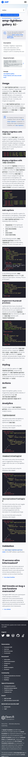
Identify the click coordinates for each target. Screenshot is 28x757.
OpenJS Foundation (8, 729)
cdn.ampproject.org (19, 752)
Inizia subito (7, 659)
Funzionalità (7, 653)
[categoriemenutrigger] (9, 15)
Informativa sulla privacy (14, 723)
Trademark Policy (8, 690)
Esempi (6, 665)
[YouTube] (7, 635)
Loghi (5, 709)
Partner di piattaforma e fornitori (12, 675)
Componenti (16, 18)
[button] (25, 2)
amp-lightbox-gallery (8, 73)
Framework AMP (8, 647)
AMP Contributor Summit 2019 (11, 700)
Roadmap (6, 679)
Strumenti (6, 669)
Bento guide (10, 37)
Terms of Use (4, 723)
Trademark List (7, 692)
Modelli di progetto (8, 667)
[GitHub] (18, 635)
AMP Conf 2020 (7, 698)
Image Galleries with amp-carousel (12, 75)
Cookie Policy (4, 725)
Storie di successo (8, 651)
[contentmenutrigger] (13, 10)
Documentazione (7, 18)
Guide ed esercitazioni (9, 661)
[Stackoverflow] (23, 635)
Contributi (6, 677)
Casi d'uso (6, 649)
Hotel (4, 77)
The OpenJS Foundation (10, 686)
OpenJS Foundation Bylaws (10, 688)
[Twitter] (2, 635)
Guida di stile (7, 707)
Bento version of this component (15, 35)
